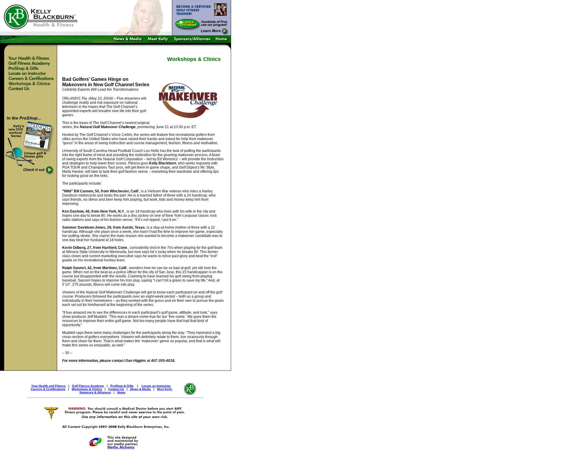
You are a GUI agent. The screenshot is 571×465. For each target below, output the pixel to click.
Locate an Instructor (156, 385)
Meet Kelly (164, 389)
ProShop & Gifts (122, 385)
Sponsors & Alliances (95, 392)
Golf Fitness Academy (88, 385)
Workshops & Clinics (87, 389)
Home (121, 392)
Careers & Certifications (48, 389)
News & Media (140, 389)
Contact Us (116, 389)
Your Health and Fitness (48, 385)
